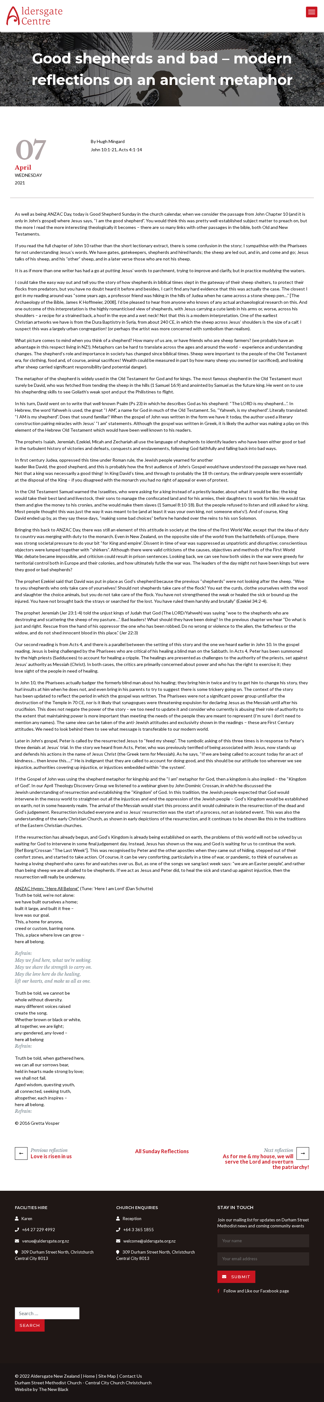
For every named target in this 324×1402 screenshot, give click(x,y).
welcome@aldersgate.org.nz (149, 1240)
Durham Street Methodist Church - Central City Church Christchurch (83, 1382)
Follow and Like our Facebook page (256, 1290)
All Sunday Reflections (162, 1151)
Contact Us (130, 1376)
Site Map (107, 1376)
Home (89, 1376)
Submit (240, 1276)
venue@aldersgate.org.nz (45, 1240)
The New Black (53, 1389)
